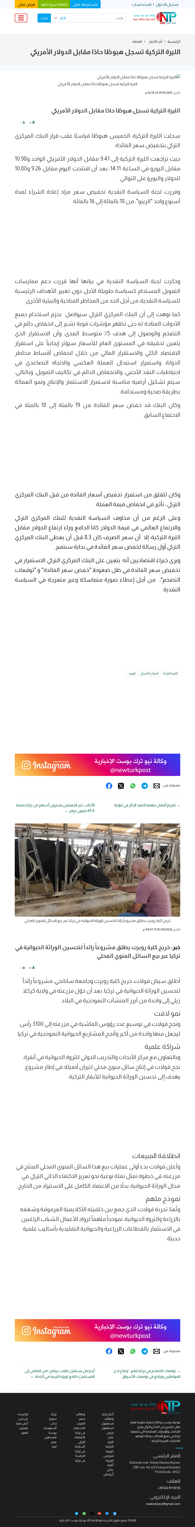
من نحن (23, 1418)
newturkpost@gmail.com (163, 1504)
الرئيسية (173, 41)
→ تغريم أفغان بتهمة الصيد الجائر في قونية (147, 805)
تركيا (54, 1414)
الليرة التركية (170, 673)
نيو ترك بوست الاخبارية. (73, 1520)
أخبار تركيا (108, 1414)
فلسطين (50, 1437)
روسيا (53, 1432)
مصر (54, 1442)
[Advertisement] (97, 243)
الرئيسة (23, 1414)
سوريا (53, 1418)
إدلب (53, 1423)
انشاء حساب (141, 4)
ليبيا (54, 1446)
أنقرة (110, 1465)
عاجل (110, 1469)
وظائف (80, 1414)
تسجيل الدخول (167, 4)
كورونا (110, 1451)
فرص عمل (26, 4)
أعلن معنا (22, 1423)
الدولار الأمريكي (149, 673)
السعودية (50, 1428)
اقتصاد (137, 41)
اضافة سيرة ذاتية (54, 4)
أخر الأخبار (155, 41)
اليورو (132, 673)
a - (22, 122)
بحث (44, 18)
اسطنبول (107, 1428)
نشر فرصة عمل (85, 4)
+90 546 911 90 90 (169, 1488)
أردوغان (108, 1474)
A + (32, 122)
